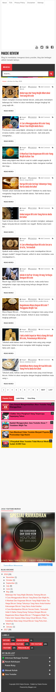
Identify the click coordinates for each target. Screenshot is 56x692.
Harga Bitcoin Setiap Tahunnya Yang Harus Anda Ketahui (36, 185)
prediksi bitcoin (43, 301)
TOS (10, 3)
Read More (8, 111)
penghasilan (23, 648)
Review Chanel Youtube (13, 644)
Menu (7, 67)
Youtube (7, 648)
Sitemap (40, 3)
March (9, 624)
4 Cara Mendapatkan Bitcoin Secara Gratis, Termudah (26, 609)
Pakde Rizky (10, 665)
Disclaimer (31, 3)
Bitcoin (22, 89)
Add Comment (45, 87)
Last (50, 390)
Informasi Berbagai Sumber (16, 658)
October (9, 580)
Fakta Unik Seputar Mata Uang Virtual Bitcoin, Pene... (26, 618)
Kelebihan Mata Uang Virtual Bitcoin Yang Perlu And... (26, 621)
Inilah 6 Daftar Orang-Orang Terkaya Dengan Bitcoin (25, 612)
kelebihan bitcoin (30, 362)
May (8, 592)
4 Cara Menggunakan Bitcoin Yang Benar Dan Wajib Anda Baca (35, 125)
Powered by (24, 687)
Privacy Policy (20, 3)
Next (43, 390)
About (4, 3)
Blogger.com (32, 687)
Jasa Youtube (10, 674)
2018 (6, 574)
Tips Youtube (36, 644)
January (9, 627)
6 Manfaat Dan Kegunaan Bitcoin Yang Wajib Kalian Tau (27, 601)
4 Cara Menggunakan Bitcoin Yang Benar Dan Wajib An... (28, 598)
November (10, 577)
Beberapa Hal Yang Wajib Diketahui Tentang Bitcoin (25, 595)
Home (4, 81)
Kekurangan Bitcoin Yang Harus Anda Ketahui (23, 606)
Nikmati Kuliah (11, 670)
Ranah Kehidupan (12, 662)
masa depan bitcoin (31, 301)
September (10, 583)
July (8, 586)
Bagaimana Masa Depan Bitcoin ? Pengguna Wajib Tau (34, 306)
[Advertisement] (28, 27)
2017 (6, 630)
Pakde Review (10, 53)
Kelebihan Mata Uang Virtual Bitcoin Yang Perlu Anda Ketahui (36, 367)
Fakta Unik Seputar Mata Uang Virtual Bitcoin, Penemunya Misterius (36, 337)
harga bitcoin (29, 180)
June (8, 589)
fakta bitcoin (29, 331)
